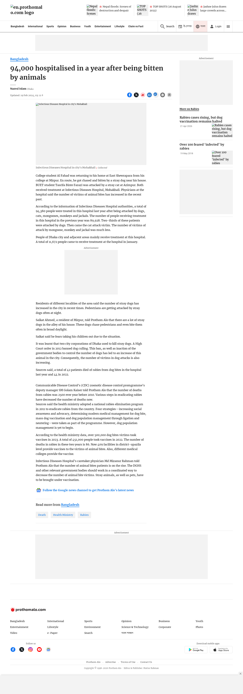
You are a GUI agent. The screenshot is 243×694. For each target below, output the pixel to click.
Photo (199, 627)
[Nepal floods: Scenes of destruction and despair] (92, 10)
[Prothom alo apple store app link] (221, 650)
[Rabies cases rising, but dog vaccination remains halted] (222, 131)
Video (13, 633)
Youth (87, 26)
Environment (92, 627)
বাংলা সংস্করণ (127, 633)
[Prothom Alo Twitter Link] (23, 650)
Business (75, 26)
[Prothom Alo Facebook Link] (14, 650)
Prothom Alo (93, 662)
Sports (50, 26)
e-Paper (52, 633)
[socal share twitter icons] (136, 96)
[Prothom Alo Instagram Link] (32, 650)
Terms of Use (128, 662)
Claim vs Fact (135, 26)
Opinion (61, 26)
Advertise (110, 662)
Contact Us (146, 662)
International (35, 26)
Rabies (84, 514)
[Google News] (48, 650)
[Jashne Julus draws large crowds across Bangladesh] (193, 10)
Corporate (165, 627)
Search (88, 633)
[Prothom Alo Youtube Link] (40, 650)
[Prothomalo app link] (196, 650)
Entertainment (103, 26)
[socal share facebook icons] (130, 96)
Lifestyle (120, 26)
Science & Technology (135, 627)
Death (42, 514)
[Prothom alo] (27, 10)
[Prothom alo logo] (28, 610)
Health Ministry (63, 514)
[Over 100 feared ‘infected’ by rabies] (222, 158)
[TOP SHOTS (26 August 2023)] (142, 10)
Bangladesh (17, 26)
